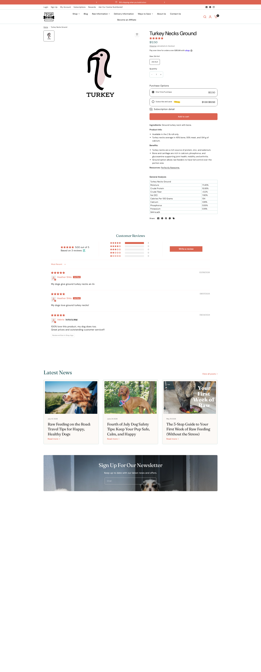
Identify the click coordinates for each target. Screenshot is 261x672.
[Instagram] (213, 7)
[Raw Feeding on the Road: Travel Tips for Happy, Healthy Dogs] (71, 397)
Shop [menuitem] (75, 13)
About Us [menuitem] (161, 13)
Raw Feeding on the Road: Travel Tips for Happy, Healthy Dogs (69, 429)
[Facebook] (206, 7)
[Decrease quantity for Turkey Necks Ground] (152, 74)
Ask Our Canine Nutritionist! (111, 7)
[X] (210, 7)
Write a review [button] (186, 248)
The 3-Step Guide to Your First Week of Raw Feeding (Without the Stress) (188, 429)
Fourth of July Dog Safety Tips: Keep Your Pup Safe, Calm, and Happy (128, 429)
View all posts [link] (209, 374)
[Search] (205, 17)
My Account (65, 7)
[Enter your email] (153, 481)
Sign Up (54, 7)
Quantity (153, 69)
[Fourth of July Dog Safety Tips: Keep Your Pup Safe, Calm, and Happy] (130, 397)
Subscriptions (80, 7)
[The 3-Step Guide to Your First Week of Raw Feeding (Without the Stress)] (190, 397)
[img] (58, 272)
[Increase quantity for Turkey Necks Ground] (161, 74)
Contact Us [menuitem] (175, 13)
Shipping (153, 46)
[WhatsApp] (169, 218)
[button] (156, 38)
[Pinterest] (166, 218)
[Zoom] (137, 34)
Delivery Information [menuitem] (124, 13)
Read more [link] (53, 439)
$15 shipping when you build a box (132, 2)
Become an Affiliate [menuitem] (126, 19)
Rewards (92, 7)
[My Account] (210, 17)
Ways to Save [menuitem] (144, 13)
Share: (152, 218)
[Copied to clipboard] (173, 218)
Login (46, 7)
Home (46, 27)
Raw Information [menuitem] (100, 13)
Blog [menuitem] (86, 13)
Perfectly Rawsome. (170, 167)
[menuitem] (46, 7)
